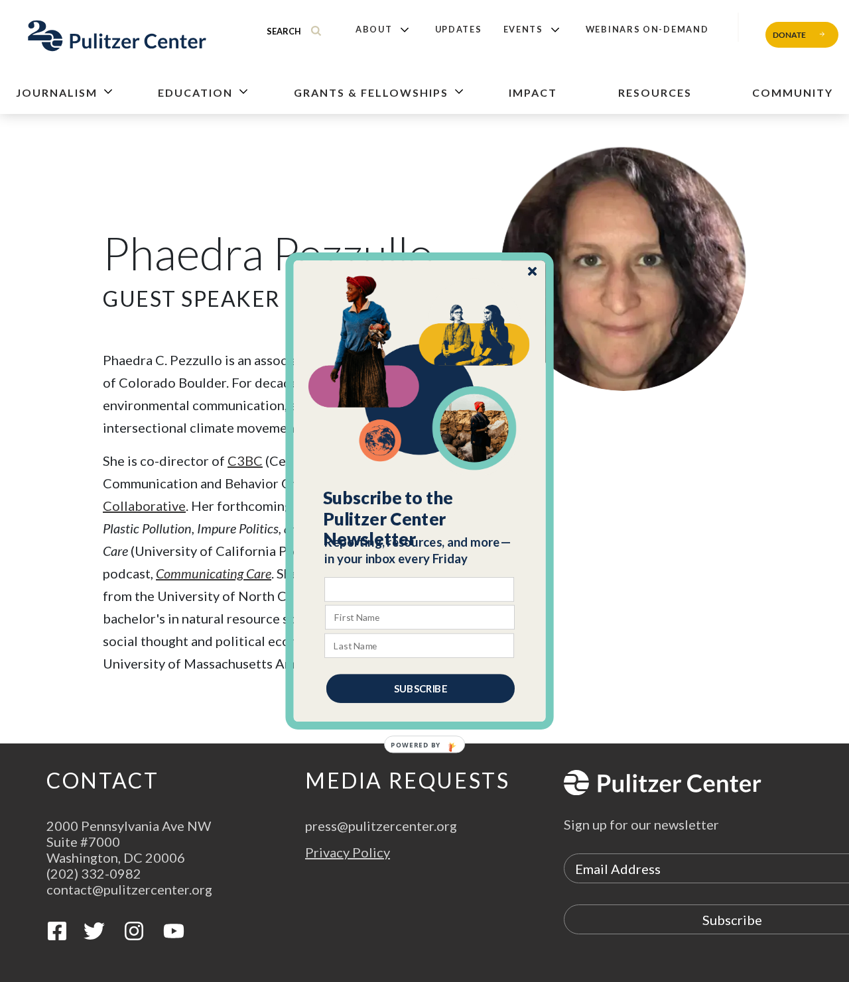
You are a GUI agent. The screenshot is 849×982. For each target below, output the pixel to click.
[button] (420, 519)
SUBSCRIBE (420, 688)
